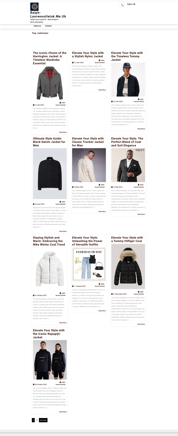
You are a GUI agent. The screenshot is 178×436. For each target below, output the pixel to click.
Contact (48, 26)
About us (37, 26)
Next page (43, 420)
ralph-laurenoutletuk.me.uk (48, 14)
